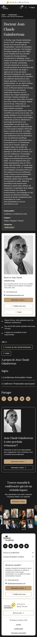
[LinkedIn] (21, 546)
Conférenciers (12, 14)
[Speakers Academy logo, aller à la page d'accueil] (5, 7)
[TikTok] (16, 546)
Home (3, 14)
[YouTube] (10, 546)
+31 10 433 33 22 (11, 292)
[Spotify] (26, 546)
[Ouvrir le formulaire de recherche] (26, 7)
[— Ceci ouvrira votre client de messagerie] (22, 399)
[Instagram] (5, 546)
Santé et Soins (9, 227)
